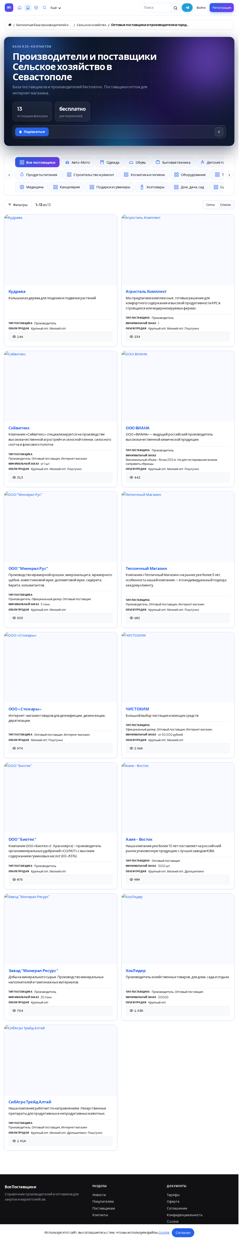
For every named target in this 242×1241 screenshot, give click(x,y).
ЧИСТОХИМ (137, 708)
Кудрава (17, 291)
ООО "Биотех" (22, 839)
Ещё (54, 7)
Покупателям (103, 1201)
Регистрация (221, 7)
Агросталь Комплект (146, 291)
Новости (99, 1195)
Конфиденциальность (185, 1215)
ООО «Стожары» (25, 708)
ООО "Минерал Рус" (28, 568)
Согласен (183, 1232)
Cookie (173, 1221)
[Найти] (175, 7)
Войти (201, 7)
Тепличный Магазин (146, 568)
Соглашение (177, 1208)
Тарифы (173, 1195)
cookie (164, 1232)
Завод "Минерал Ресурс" (33, 970)
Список (225, 205)
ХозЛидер (136, 970)
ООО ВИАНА (138, 427)
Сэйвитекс (19, 427)
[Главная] (9, 24)
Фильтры (20, 204)
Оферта (173, 1201)
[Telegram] (187, 7)
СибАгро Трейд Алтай (30, 1101)
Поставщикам (103, 1208)
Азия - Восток (139, 839)
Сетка (210, 205)
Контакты (100, 1215)
